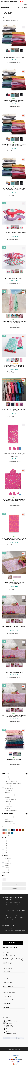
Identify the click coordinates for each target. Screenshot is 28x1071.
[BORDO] (20, 830)
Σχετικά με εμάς (6, 971)
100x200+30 (7, 858)
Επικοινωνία (6, 1007)
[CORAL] (3, 833)
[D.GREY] (9, 833)
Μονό (6, 819)
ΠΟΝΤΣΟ (7, 785)
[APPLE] (3, 830)
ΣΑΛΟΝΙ (6, 792)
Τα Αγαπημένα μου (7, 1003)
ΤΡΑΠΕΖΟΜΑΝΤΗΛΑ (10, 799)
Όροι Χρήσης (6, 975)
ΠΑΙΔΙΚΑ (6, 808)
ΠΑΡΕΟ (7, 779)
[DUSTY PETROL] (11, 833)
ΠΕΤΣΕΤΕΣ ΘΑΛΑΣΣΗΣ (10, 781)
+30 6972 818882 (13, 1)
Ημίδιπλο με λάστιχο (8, 816)
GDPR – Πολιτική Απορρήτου (10, 1011)
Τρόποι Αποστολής (7, 982)
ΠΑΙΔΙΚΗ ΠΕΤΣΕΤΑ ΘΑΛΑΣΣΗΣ (12, 783)
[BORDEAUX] (17, 830)
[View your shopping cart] (19, 7)
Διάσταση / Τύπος (7, 813)
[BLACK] (11, 830)
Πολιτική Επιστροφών (8, 986)
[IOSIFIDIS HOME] (5, 7)
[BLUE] (14, 830)
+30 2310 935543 (5, 1)
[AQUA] (6, 830)
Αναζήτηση (14, 884)
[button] (14, 62)
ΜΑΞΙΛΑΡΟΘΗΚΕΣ (10, 794)
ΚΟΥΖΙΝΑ (7, 797)
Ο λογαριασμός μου (7, 996)
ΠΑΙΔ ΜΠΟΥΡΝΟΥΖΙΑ (10, 810)
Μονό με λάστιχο (8, 821)
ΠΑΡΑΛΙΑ (21, 1)
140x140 (6, 865)
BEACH (6, 776)
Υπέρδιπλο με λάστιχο (9, 823)
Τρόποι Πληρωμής (7, 978)
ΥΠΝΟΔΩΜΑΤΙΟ (8, 788)
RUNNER (7, 801)
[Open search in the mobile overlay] (14, 7)
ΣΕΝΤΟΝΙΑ (8, 790)
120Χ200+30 (7, 863)
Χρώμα (4, 826)
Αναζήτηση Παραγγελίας (8, 999)
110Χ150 (6, 861)
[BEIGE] (9, 830)
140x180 (6, 867)
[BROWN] (22, 830)
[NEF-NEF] (4, 879)
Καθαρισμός (14, 888)
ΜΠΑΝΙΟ (6, 803)
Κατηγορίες (5, 773)
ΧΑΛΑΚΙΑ (8, 806)
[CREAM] (6, 833)
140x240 (6, 870)
